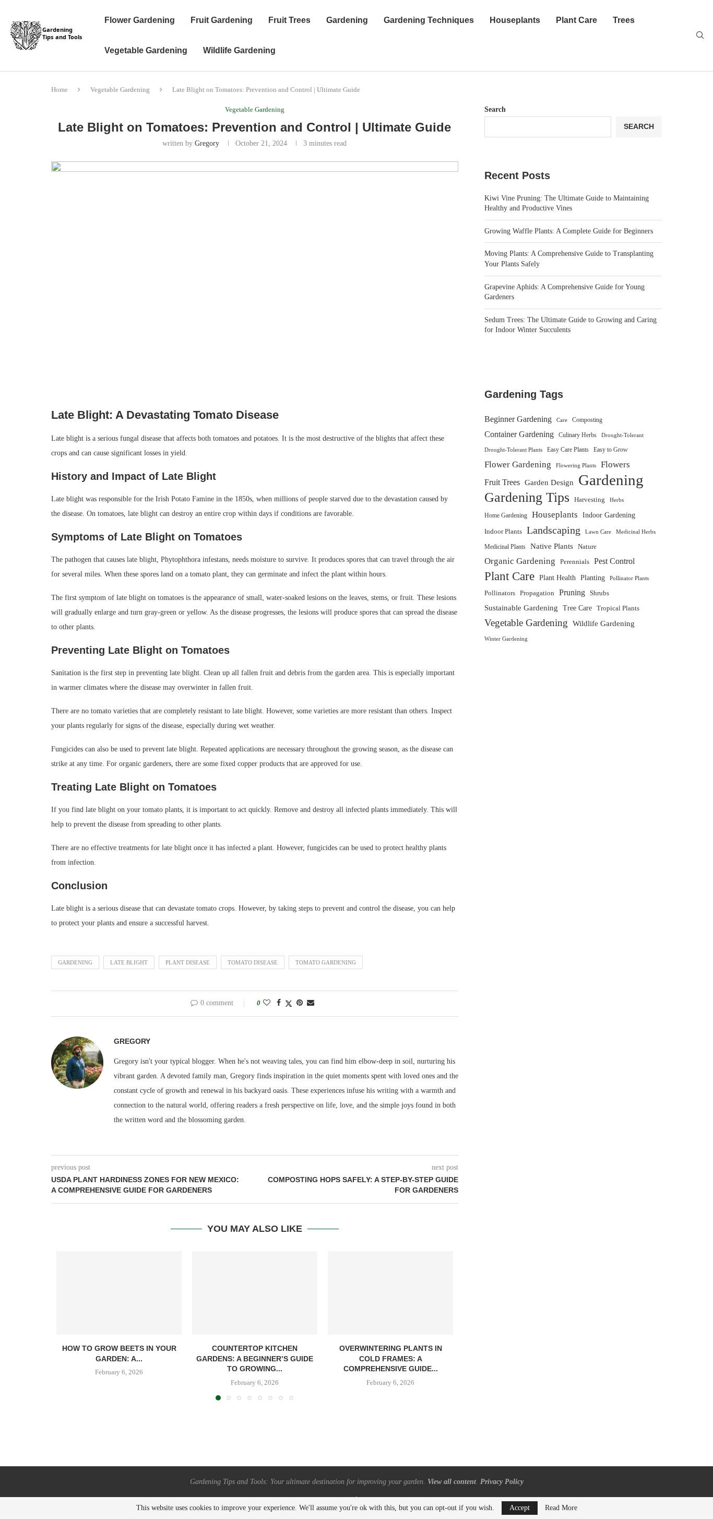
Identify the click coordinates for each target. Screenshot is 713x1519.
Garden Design (549, 482)
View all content (451, 1482)
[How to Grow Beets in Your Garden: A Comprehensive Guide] (119, 1293)
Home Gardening (505, 515)
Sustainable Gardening (521, 608)
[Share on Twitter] (288, 1003)
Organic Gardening (519, 561)
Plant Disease (187, 962)
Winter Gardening (506, 638)
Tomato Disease (253, 962)
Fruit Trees (289, 20)
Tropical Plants (618, 608)
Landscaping (553, 530)
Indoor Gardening (609, 515)
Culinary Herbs (577, 435)
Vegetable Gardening (145, 50)
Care (561, 420)
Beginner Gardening (518, 419)
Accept (519, 1508)
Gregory (207, 143)
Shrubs (599, 593)
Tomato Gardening (325, 962)
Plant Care (576, 20)
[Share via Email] (310, 1003)
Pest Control (614, 561)
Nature (587, 546)
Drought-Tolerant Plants (513, 450)
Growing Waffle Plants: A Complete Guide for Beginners (568, 231)
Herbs (617, 500)
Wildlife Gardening (239, 50)
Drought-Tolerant (622, 435)
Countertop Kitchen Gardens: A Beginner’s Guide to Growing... (254, 1358)
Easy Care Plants (568, 449)
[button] (70, 1325)
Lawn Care (598, 531)
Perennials (574, 562)
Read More (561, 1508)
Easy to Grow (610, 449)
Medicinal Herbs (636, 531)
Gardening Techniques (429, 20)
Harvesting (589, 499)
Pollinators (499, 593)
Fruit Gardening (222, 20)
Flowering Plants (576, 465)
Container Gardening (519, 434)
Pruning (572, 592)
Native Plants (551, 545)
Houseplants (515, 20)
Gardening (347, 20)
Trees (624, 20)
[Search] (700, 35)
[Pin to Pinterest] (299, 1003)
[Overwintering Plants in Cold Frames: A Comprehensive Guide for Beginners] (390, 1293)
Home (59, 89)
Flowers (615, 464)
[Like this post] (266, 1003)
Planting (592, 577)
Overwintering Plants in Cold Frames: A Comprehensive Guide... (390, 1358)
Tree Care (577, 608)
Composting (587, 420)
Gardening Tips (526, 497)
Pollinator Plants (629, 578)
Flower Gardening (139, 20)
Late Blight (129, 962)
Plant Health (557, 577)
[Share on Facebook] (279, 1003)
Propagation (537, 593)
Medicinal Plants (505, 546)
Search (495, 109)
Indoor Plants (503, 531)
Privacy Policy (502, 1482)
